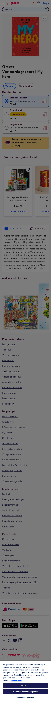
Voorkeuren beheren (25, 698)
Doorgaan (25, 686)
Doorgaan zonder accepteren (25, 692)
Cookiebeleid (16, 680)
